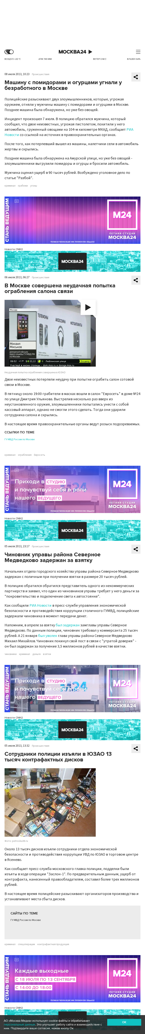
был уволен (47, 635)
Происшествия (40, 74)
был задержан (68, 625)
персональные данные (19, 1024)
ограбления (25, 455)
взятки (47, 654)
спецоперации (26, 944)
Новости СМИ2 (14, 249)
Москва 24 (72, 52)
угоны (33, 185)
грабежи (23, 185)
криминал (10, 185)
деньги (36, 654)
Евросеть (39, 455)
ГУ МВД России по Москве (20, 439)
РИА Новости (40, 605)
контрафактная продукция (53, 944)
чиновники (11, 654)
